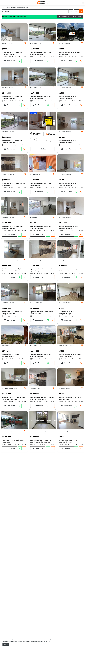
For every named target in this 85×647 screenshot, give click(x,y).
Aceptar (6, 644)
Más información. (45, 641)
